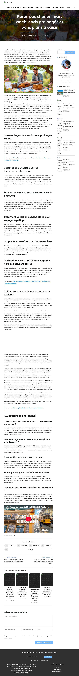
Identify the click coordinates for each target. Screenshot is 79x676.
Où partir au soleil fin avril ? (21, 672)
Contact (57, 667)
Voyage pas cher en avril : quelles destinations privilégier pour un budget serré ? (68, 125)
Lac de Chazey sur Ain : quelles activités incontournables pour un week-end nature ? (69, 144)
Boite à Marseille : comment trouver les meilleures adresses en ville (10, 593)
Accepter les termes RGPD (40, 660)
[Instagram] (69, 81)
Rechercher (60, 49)
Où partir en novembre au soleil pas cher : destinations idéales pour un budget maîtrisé (68, 163)
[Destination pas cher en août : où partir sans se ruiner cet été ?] (60, 92)
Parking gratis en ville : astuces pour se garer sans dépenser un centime (69, 106)
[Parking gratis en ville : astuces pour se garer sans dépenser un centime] (60, 107)
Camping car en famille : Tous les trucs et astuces (21, 664)
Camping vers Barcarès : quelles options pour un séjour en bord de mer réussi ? (34, 595)
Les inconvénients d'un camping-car (21, 670)
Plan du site (57, 669)
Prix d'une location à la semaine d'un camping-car (21, 666)
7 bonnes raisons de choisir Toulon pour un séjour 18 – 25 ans (47, 591)
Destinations (40, 36)
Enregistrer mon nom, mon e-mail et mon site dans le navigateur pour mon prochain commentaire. (28, 637)
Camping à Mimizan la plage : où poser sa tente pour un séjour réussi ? (22, 592)
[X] (62, 81)
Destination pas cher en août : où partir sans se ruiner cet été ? (69, 91)
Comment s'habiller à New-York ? (21, 668)
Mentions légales (57, 671)
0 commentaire (52, 36)
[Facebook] (66, 81)
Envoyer (48, 656)
